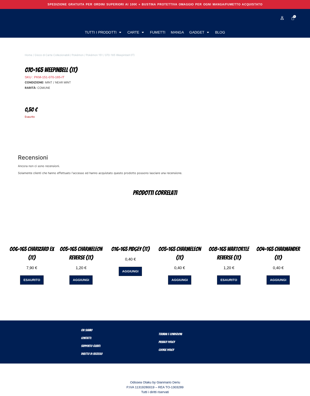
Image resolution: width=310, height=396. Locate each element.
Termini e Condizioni (170, 334)
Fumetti (157, 32)
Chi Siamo (86, 330)
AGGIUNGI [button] (81, 280)
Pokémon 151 (94, 55)
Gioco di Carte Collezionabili (52, 55)
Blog (220, 32)
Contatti (86, 338)
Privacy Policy (167, 342)
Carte (133, 32)
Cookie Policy (166, 350)
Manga (177, 32)
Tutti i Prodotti (101, 32)
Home (28, 55)
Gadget (196, 32)
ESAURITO (32, 280)
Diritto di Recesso (91, 353)
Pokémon (78, 55)
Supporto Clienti (90, 346)
